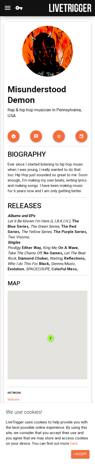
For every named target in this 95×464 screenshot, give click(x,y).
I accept (80, 454)
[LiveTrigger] (70, 8)
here (74, 443)
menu (7, 8)
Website (14, 399)
